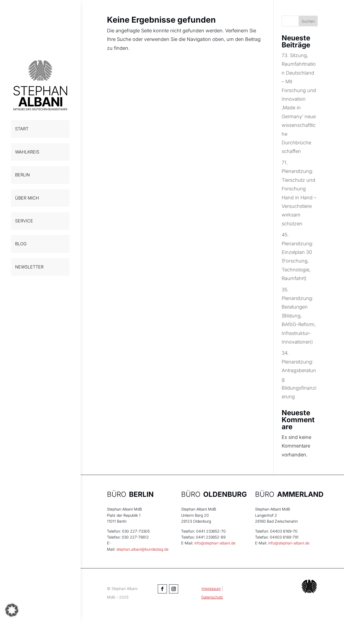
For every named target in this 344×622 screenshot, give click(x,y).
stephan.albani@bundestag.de (142, 549)
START (21, 128)
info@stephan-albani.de (214, 543)
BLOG (21, 243)
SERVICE (24, 220)
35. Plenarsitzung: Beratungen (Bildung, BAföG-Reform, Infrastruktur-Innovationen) (299, 316)
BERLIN (22, 174)
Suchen (308, 21)
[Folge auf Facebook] (162, 588)
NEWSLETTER (29, 267)
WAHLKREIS (27, 152)
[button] (12, 610)
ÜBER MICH (27, 198)
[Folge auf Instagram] (173, 588)
